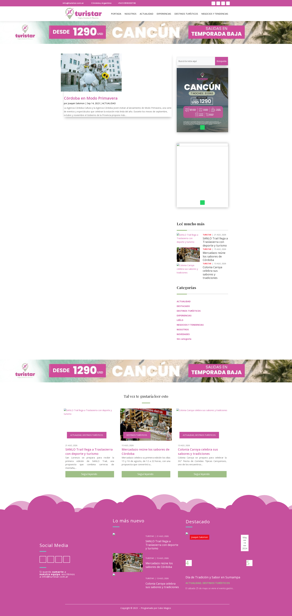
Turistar (207, 234)
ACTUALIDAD (146, 13)
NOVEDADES (183, 334)
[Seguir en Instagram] (213, 3)
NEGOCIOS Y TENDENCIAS (214, 13)
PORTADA (116, 13)
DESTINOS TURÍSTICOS (186, 13)
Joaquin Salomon (76, 103)
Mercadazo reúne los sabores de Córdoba (214, 256)
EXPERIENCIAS (164, 13)
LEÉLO (180, 320)
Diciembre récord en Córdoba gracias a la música (215, 579)
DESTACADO (183, 306)
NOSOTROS (130, 13)
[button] (189, 563)
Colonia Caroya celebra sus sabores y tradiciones (212, 272)
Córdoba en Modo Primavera (91, 98)
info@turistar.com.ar (73, 3)
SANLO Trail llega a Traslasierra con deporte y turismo (215, 242)
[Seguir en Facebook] (228, 3)
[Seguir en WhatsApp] (218, 3)
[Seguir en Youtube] (223, 3)
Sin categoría (184, 338)
